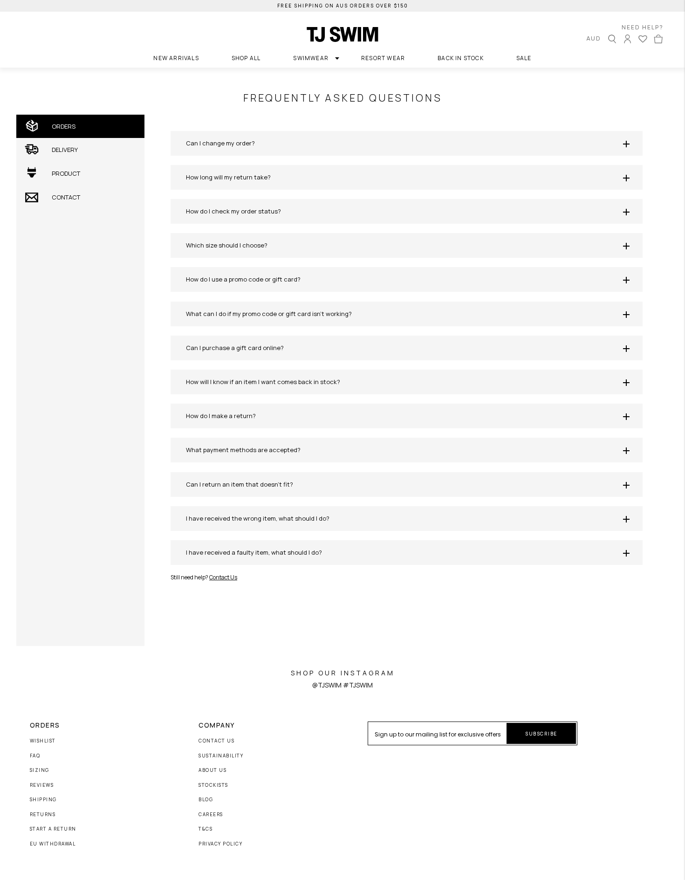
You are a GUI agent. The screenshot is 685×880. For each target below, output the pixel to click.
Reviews (42, 785)
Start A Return (53, 829)
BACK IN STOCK (461, 58)
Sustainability (221, 756)
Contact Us (223, 577)
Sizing (39, 770)
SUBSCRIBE (541, 733)
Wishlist (43, 741)
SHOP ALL (246, 58)
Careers (211, 815)
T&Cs (205, 829)
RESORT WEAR (383, 58)
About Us (212, 770)
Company (217, 725)
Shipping (43, 800)
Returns (43, 815)
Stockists (213, 785)
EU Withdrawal (53, 844)
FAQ (35, 756)
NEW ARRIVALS (176, 58)
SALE (524, 58)
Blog (206, 800)
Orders (45, 725)
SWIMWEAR (311, 58)
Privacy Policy (220, 844)
